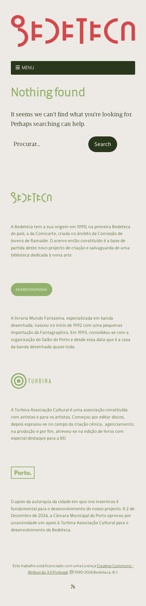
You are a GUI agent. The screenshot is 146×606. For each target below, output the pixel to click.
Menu (28, 68)
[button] (102, 144)
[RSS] (73, 587)
